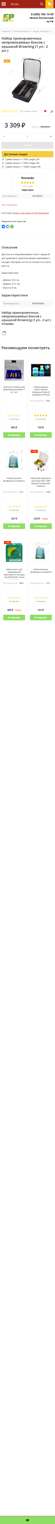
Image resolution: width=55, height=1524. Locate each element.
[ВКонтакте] (3, 226)
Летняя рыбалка (21, 31)
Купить (27, 145)
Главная (5, 31)
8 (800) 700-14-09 (42, 14)
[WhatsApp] (12, 226)
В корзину (14, 434)
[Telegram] (7, 226)
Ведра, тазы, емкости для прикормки (31, 213)
